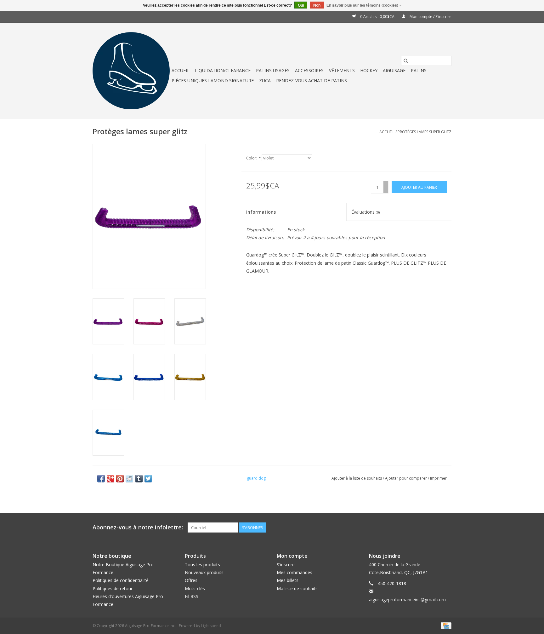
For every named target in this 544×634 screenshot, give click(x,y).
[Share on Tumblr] (139, 478)
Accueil (181, 70)
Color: (253, 158)
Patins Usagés (273, 70)
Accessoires (309, 70)
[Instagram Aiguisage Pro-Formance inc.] (446, 527)
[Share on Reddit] (129, 478)
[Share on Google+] (110, 478)
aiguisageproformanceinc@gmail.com (407, 599)
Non (316, 5)
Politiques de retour (113, 588)
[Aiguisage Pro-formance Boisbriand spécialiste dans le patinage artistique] (131, 70)
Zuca (265, 81)
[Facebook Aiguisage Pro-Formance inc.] (435, 527)
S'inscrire (286, 565)
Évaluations (365, 212)
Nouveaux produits (204, 572)
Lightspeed (211, 625)
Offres (191, 580)
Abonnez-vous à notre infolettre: (138, 527)
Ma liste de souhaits (297, 588)
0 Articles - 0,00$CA (377, 16)
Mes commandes (294, 572)
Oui (301, 5)
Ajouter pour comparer (406, 478)
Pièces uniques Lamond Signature (213, 81)
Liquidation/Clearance (223, 70)
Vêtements (342, 70)
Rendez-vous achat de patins (311, 81)
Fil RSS (191, 596)
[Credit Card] (445, 625)
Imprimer (438, 478)
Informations (261, 212)
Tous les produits (202, 565)
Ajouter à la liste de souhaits (357, 478)
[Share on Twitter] (148, 478)
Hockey (368, 70)
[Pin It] (120, 478)
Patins (419, 70)
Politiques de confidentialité (121, 580)
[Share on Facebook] (101, 478)
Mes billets (287, 580)
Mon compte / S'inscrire (430, 16)
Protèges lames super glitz (424, 132)
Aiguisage (394, 70)
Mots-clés (195, 588)
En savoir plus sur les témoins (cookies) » (363, 5)
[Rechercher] (406, 61)
